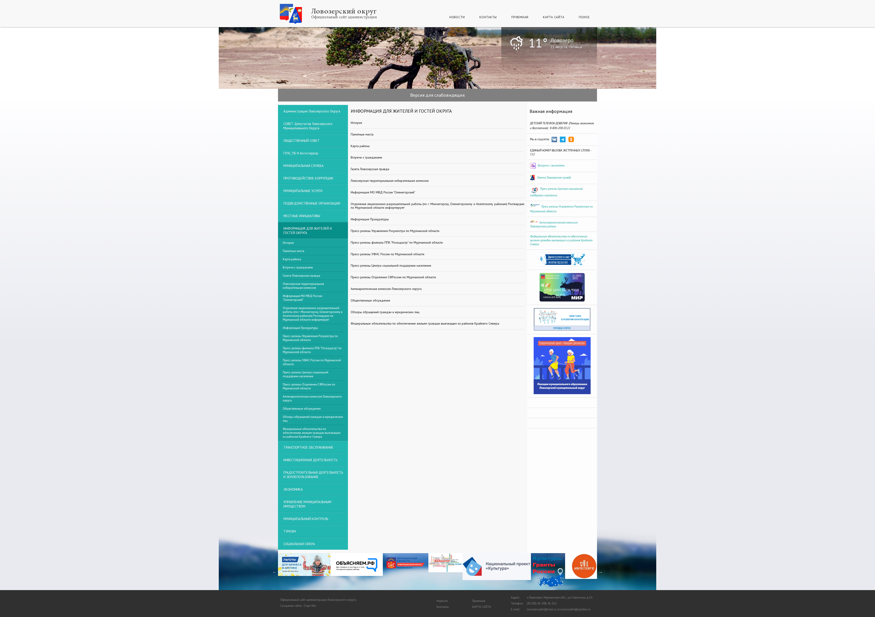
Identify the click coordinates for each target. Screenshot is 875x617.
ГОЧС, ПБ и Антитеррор (300, 153)
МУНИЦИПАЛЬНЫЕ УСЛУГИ (302, 191)
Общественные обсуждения (302, 409)
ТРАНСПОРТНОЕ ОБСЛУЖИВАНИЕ (308, 447)
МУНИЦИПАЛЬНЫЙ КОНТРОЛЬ (305, 519)
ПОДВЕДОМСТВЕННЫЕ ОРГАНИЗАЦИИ (311, 203)
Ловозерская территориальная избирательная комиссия (303, 286)
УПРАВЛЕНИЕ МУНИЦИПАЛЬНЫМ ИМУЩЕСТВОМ (307, 504)
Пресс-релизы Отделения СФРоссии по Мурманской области (309, 386)
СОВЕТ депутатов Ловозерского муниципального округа (307, 126)
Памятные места (293, 251)
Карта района (292, 259)
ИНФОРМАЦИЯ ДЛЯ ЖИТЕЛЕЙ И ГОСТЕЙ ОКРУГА (307, 230)
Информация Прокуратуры (300, 328)
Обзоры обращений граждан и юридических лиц (313, 419)
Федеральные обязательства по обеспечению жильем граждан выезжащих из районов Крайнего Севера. (312, 433)
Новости (457, 17)
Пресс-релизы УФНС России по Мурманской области (312, 362)
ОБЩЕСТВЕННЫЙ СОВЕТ (301, 140)
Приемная (519, 17)
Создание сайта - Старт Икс (298, 606)
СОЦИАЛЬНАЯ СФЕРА (299, 544)
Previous (274, 571)
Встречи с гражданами (298, 267)
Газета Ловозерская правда (301, 276)
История (288, 243)
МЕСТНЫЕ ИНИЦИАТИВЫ (301, 216)
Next (600, 571)
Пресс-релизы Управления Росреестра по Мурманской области (310, 338)
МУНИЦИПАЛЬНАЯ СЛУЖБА (303, 166)
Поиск (584, 17)
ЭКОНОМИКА (293, 489)
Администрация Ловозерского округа (311, 111)
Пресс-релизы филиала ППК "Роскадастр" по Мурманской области (312, 350)
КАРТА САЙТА (553, 17)
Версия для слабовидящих (437, 95)
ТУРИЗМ (289, 531)
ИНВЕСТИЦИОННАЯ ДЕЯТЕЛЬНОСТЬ (310, 460)
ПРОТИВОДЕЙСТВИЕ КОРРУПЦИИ (308, 178)
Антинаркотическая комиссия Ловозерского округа (312, 398)
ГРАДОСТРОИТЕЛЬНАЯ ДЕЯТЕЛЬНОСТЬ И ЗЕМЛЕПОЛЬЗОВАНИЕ (313, 474)
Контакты (488, 17)
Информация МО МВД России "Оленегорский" (302, 298)
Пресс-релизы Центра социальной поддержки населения (305, 374)
